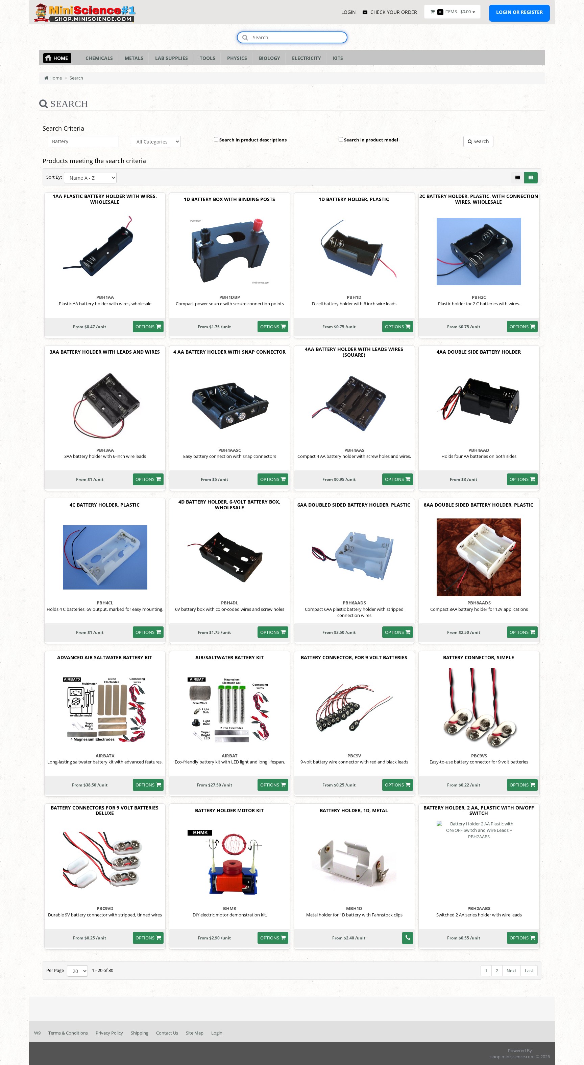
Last (529, 971)
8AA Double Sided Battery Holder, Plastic (478, 505)
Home (60, 58)
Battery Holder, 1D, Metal (354, 811)
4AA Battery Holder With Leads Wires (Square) (354, 352)
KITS (336, 58)
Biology (268, 58)
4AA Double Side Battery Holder (479, 352)
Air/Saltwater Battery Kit (229, 658)
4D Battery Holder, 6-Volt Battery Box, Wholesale (229, 505)
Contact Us (167, 1033)
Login (216, 1033)
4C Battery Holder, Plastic (105, 505)
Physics (235, 58)
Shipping (139, 1033)
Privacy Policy (109, 1033)
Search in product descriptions (252, 140)
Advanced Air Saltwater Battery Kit (104, 658)
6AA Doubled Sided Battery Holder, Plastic (353, 505)
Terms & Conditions (68, 1033)
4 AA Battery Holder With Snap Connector (229, 352)
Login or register (519, 12)
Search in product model (370, 140)
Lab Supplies (170, 58)
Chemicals (98, 58)
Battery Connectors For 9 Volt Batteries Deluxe (105, 811)
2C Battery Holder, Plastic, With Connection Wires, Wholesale (478, 199)
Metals (132, 58)
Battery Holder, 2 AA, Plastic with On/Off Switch (478, 811)
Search (76, 78)
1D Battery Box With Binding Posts (229, 199)
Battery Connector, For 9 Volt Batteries (354, 658)
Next (511, 971)
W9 (37, 1033)
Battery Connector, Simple (478, 658)
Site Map (194, 1033)
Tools (206, 58)
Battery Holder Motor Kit (229, 811)
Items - (455, 11)
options (145, 327)
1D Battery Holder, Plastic (354, 199)
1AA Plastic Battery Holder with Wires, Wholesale (105, 199)
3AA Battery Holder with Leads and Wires (105, 352)
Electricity (305, 58)
